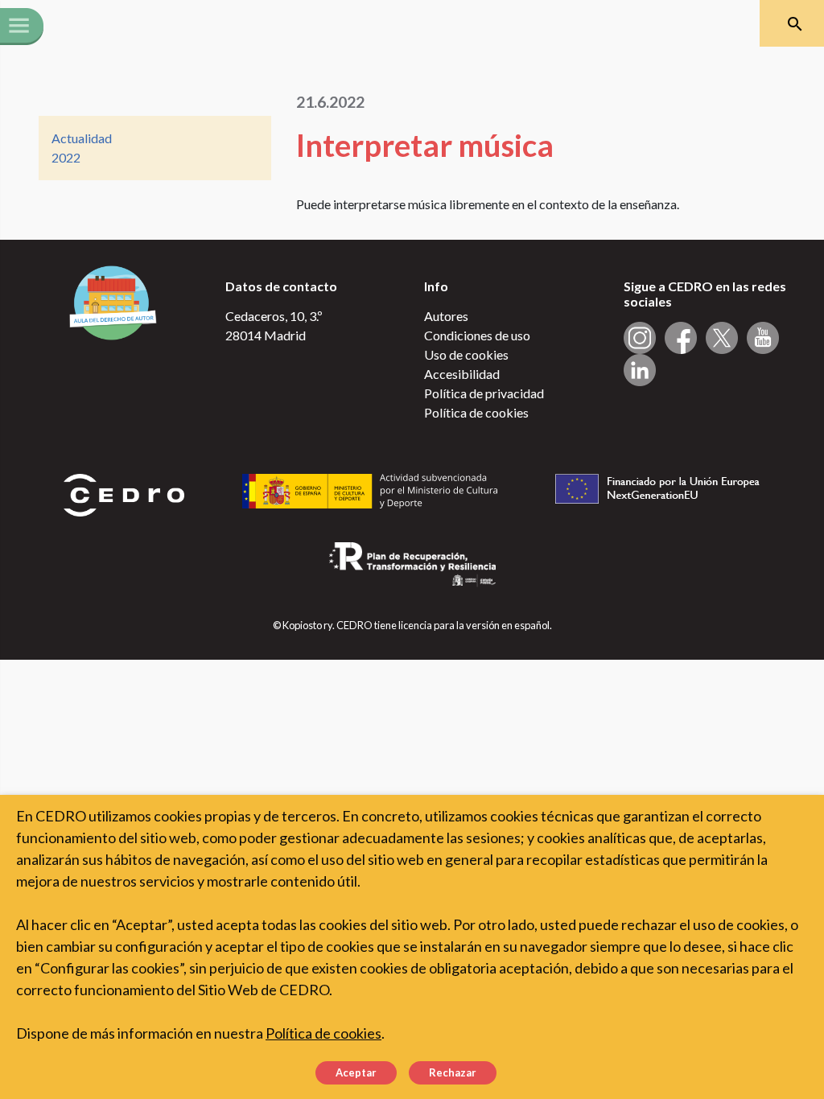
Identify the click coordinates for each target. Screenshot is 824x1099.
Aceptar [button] (356, 1072)
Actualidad (82, 138)
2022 (66, 157)
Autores (446, 315)
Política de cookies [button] (323, 1033)
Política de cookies (476, 412)
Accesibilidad (462, 373)
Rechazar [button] (452, 1072)
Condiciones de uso (477, 335)
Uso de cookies (466, 354)
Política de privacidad (484, 393)
